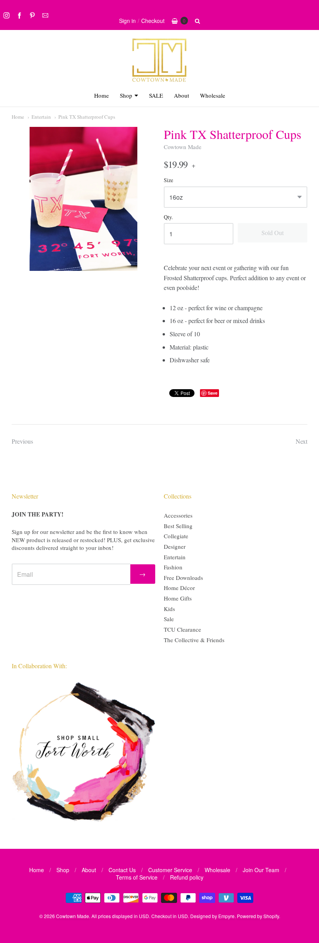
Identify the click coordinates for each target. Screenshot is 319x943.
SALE (156, 95)
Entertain (41, 116)
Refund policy (186, 877)
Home (101, 95)
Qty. (168, 217)
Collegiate (176, 536)
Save (212, 393)
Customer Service (170, 870)
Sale (169, 619)
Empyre (226, 916)
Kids (169, 609)
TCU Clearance (182, 629)
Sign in (127, 21)
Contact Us (122, 870)
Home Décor (179, 588)
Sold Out (272, 232)
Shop (126, 95)
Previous (22, 441)
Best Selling (178, 526)
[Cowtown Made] (159, 81)
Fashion (173, 567)
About (181, 95)
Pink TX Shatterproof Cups (86, 116)
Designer (175, 546)
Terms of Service (137, 877)
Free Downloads (183, 577)
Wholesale (212, 95)
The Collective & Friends (194, 640)
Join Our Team (261, 870)
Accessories (178, 515)
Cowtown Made (183, 147)
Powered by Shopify (258, 916)
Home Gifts (178, 598)
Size (168, 180)
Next (301, 441)
